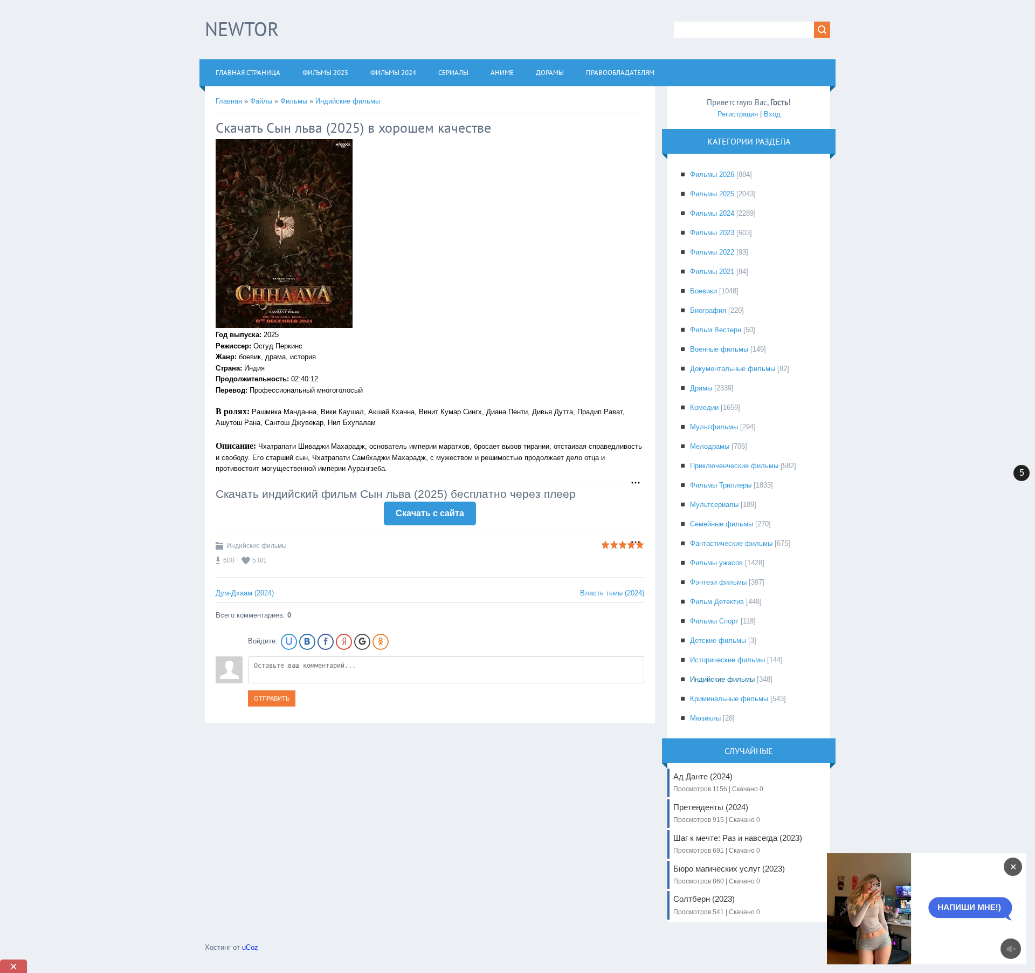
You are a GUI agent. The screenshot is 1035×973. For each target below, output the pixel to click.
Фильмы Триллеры (720, 485)
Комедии (704, 407)
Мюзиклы (705, 718)
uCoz (250, 947)
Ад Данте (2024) (718, 782)
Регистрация (737, 114)
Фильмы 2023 (712, 233)
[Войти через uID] (289, 642)
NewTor (242, 29)
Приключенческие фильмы (734, 466)
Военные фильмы (719, 349)
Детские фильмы (718, 640)
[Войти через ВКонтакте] (307, 642)
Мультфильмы (714, 427)
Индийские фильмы (347, 101)
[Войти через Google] (362, 642)
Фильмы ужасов (716, 563)
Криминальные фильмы (729, 699)
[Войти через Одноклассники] (380, 642)
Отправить (271, 698)
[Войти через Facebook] (326, 642)
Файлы (261, 101)
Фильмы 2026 (712, 174)
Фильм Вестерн (715, 330)
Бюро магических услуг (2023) (729, 874)
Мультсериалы (714, 505)
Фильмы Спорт (714, 621)
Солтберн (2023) (716, 904)
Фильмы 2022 (712, 252)
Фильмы (293, 101)
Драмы (701, 388)
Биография (708, 310)
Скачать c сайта (430, 513)
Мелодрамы (709, 446)
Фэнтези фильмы (718, 582)
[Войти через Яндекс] (344, 642)
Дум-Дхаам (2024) (245, 593)
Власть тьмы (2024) (612, 593)
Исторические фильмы (727, 660)
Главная (229, 101)
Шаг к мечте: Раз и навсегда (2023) (737, 843)
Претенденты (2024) (716, 813)
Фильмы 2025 (712, 194)
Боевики (703, 291)
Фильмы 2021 (712, 272)
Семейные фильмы (721, 524)
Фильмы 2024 (712, 213)
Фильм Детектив (717, 602)
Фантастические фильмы (731, 543)
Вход (772, 114)
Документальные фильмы (732, 369)
